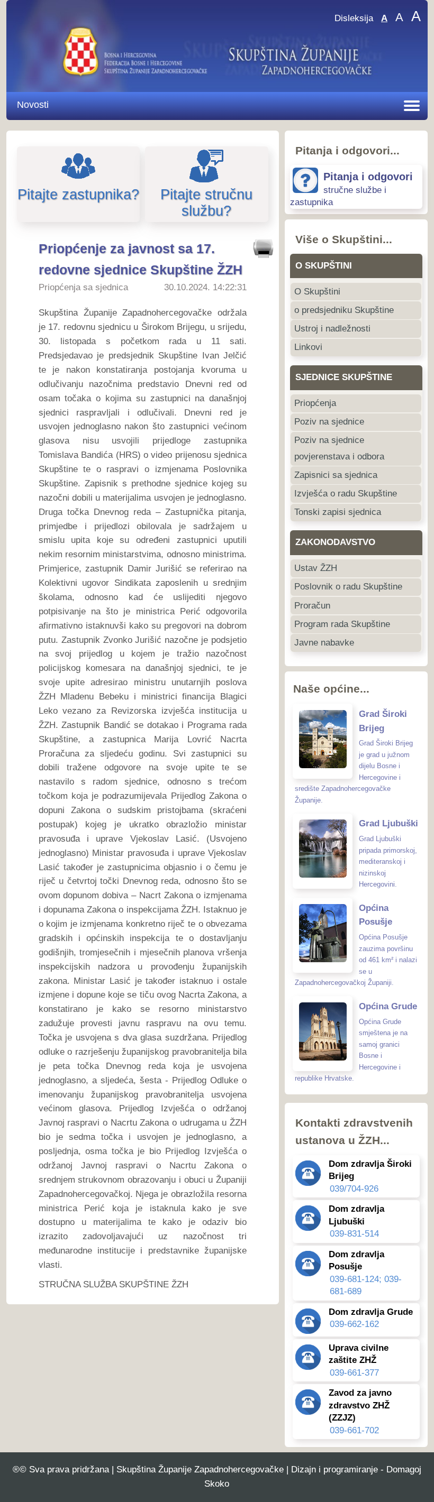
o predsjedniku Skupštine (344, 310)
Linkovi (308, 347)
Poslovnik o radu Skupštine (348, 587)
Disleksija (353, 18)
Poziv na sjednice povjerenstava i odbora (339, 448)
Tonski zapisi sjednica (337, 512)
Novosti (33, 104)
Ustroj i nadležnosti (332, 329)
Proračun (312, 606)
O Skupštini (317, 292)
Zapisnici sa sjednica (335, 475)
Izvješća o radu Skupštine (345, 494)
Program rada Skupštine (342, 624)
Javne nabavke (324, 643)
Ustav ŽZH (315, 568)
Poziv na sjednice (329, 422)
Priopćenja (315, 403)
